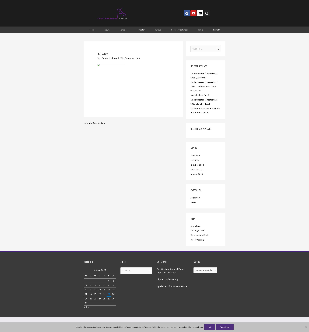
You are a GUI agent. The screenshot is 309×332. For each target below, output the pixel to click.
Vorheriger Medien (94, 123)
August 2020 (196, 174)
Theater (141, 30)
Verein (122, 30)
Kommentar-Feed (199, 235)
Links (200, 30)
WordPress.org (197, 240)
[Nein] (306, 327)
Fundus (158, 30)
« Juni (87, 307)
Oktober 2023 (197, 165)
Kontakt (216, 30)
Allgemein (195, 198)
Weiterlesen (224, 327)
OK (210, 327)
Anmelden (195, 226)
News (107, 30)
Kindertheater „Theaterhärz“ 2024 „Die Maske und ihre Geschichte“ (204, 86)
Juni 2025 (195, 155)
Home (91, 30)
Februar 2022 (196, 169)
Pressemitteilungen (179, 30)
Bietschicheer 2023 (199, 95)
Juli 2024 (194, 160)
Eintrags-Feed (197, 230)
